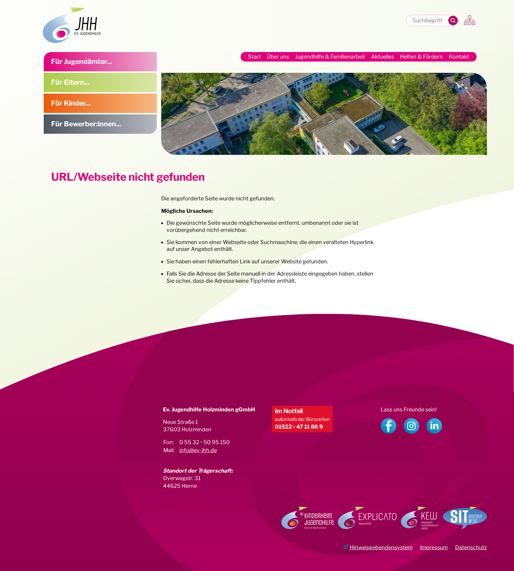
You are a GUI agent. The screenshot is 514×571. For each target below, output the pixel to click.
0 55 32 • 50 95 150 (204, 442)
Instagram (411, 426)
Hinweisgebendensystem (381, 547)
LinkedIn (434, 426)
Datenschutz (471, 547)
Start (254, 57)
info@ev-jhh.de (198, 450)
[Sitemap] (470, 20)
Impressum (434, 547)
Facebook (388, 426)
